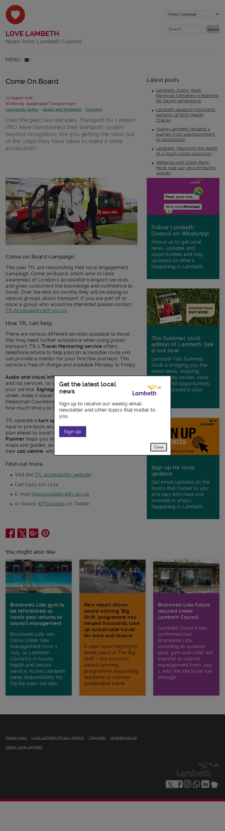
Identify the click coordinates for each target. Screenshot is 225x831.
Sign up (72, 431)
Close (158, 447)
